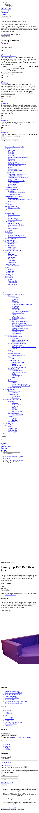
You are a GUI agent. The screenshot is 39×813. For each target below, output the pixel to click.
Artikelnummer (5, 562)
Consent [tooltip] (5, 43)
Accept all (15, 140)
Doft (9, 379)
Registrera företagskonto (12, 691)
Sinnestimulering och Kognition (14, 294)
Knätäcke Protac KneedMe (16, 181)
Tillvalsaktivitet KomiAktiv (16, 193)
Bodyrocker (11, 160)
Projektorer (11, 155)
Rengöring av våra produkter (13, 722)
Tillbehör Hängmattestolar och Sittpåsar (20, 199)
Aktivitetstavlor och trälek (16, 225)
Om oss (7, 712)
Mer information (6, 34)
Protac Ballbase (13, 186)
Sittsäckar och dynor (14, 165)
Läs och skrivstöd (10, 264)
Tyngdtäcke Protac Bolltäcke (17, 174)
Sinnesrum (8, 148)
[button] (8, 56)
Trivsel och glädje (10, 213)
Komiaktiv (11, 191)
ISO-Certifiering (9, 717)
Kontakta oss (8, 714)
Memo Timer (12, 247)
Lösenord (3, 779)
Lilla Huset (11, 159)
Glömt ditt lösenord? (7, 783)
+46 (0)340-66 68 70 (7, 762)
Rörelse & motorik (10, 221)
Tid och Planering (10, 389)
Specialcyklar (9, 277)
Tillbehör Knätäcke (14, 182)
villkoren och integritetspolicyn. (21, 737)
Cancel (3, 138)
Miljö (6, 715)
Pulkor (7, 203)
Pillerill (10, 259)
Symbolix (11, 243)
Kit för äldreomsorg (14, 215)
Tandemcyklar (12, 281)
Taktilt (10, 230)
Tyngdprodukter (9, 172)
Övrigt (10, 167)
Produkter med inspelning (16, 235)
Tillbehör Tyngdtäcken (15, 176)
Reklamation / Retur (11, 696)
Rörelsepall (11, 257)
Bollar (10, 226)
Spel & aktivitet (13, 218)
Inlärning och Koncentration (13, 399)
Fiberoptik (11, 153)
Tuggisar (11, 271)
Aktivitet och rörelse (11, 335)
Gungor (10, 201)
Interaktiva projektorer (11, 189)
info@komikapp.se (10, 595)
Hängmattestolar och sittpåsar (13, 196)
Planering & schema (11, 242)
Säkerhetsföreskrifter (11, 724)
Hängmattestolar (13, 198)
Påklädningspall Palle (11, 206)
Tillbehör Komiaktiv (14, 194)
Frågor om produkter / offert (13, 694)
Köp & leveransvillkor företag (13, 703)
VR (6, 210)
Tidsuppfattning (9, 245)
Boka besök (8, 725)
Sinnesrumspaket (13, 169)
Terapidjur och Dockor (15, 220)
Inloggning (8, 710)
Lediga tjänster (9, 720)
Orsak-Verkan (9, 232)
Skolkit (7, 267)
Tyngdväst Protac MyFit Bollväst (18, 177)
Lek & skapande (13, 228)
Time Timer (11, 249)
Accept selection (6, 140)
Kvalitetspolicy (9, 719)
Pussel (10, 216)
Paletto (10, 233)
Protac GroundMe (13, 179)
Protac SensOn (12, 184)
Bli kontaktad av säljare (12, 698)
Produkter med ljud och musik (17, 237)
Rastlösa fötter (12, 255)
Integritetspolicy (9, 699)
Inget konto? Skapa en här (8, 808)
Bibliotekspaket (9, 272)
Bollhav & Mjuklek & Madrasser (18, 157)
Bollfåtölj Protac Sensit (15, 170)
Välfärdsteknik (9, 423)
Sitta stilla (7, 252)
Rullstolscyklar (12, 284)
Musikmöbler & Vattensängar (17, 164)
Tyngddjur (11, 260)
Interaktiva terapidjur (11, 238)
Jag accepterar (6, 36)
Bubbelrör (11, 152)
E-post (3, 775)
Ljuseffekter (12, 150)
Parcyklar (11, 279)
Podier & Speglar (13, 162)
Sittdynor (11, 254)
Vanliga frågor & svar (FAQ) (13, 693)
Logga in (3, 443)
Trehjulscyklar (12, 283)
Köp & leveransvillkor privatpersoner (16, 701)
